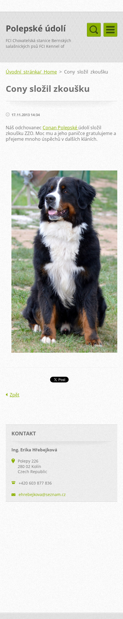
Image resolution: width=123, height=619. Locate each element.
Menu (110, 30)
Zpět (14, 395)
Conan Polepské (60, 127)
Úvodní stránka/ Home (31, 72)
